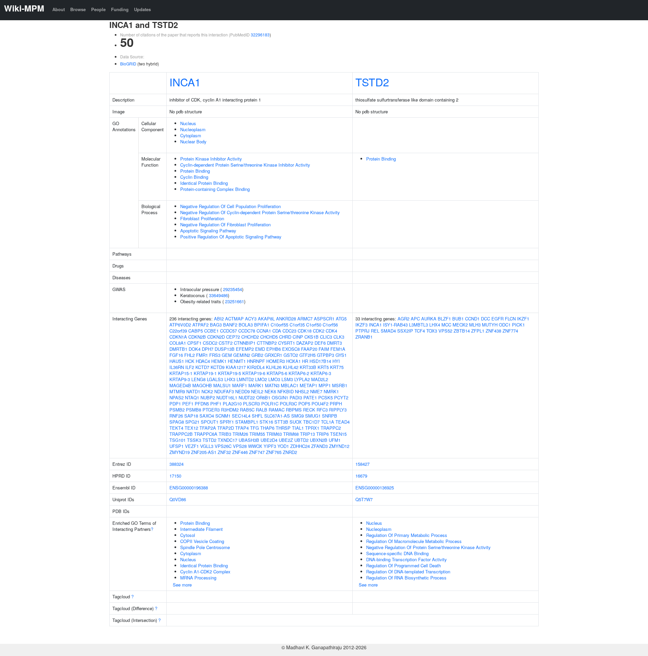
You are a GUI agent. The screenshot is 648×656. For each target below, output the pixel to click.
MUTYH (489, 324)
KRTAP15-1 (180, 373)
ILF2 (189, 367)
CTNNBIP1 (244, 343)
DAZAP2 (304, 343)
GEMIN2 (241, 355)
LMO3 (274, 379)
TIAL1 (298, 428)
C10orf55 (279, 324)
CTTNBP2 (267, 343)
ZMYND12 (339, 446)
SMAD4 (388, 330)
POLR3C (288, 403)
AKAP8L (266, 318)
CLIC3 (326, 337)
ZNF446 (240, 452)
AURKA (428, 318)
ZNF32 (224, 452)
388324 (176, 464)
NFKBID (285, 391)
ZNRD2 (290, 452)
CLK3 (338, 337)
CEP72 (233, 337)
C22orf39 (178, 330)
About (58, 9)
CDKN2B (197, 337)
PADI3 (296, 397)
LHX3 (229, 379)
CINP (298, 337)
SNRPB (329, 415)
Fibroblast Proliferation (202, 218)
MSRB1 (339, 385)
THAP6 (267, 428)
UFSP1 (176, 446)
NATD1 (193, 391)
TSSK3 (194, 440)
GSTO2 (291, 355)
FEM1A (337, 349)
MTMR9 (177, 391)
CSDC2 (210, 343)
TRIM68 (291, 434)
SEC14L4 (241, 415)
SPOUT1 (209, 422)
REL (375, 330)
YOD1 (283, 446)
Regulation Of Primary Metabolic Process (406, 535)
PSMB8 (193, 409)
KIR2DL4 (256, 367)
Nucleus (188, 123)
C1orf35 (297, 324)
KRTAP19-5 (229, 373)
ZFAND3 (319, 446)
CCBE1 (211, 330)
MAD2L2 (319, 379)
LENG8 (198, 379)
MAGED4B (180, 385)
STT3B (281, 422)
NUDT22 (247, 397)
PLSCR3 (251, 403)
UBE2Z (286, 440)
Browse (78, 9)
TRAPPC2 (331, 428)
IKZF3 (361, 324)
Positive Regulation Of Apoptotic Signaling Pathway (230, 236)
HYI (336, 361)
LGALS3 (215, 379)
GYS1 (341, 355)
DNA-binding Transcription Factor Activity (406, 559)
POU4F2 (320, 403)
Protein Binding (195, 171)
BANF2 (230, 324)
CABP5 (195, 330)
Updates (142, 9)
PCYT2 (341, 397)
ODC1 (505, 324)
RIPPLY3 (338, 409)
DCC (485, 318)
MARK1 (256, 385)
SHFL (257, 415)
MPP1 (325, 385)
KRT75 (337, 367)
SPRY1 (227, 422)
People (98, 9)
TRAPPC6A (205, 434)
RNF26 (176, 415)
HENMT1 (237, 361)
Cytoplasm (190, 135)
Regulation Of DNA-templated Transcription (408, 571)
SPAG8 (176, 422)
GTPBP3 (325, 355)
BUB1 (458, 318)
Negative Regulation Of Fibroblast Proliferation (225, 224)
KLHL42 (290, 367)
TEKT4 (176, 428)
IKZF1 (523, 318)
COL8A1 (177, 343)
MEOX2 (460, 324)
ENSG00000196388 (188, 487)
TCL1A (327, 422)
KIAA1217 (236, 367)
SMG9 (297, 415)
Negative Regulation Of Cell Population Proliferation (230, 206)
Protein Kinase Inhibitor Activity (211, 158)
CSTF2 (226, 343)
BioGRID (128, 63)
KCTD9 (217, 367)
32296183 (260, 34)
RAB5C (247, 409)
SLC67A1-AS (277, 415)
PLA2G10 (232, 403)
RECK (309, 409)
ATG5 (341, 318)
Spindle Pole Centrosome (205, 547)
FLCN (510, 318)
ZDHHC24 (300, 446)
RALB (261, 409)
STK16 (266, 422)
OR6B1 (263, 397)
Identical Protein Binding (204, 183)
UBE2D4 (269, 440)
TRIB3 (225, 434)
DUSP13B (225, 349)
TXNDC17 (227, 440)
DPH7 (207, 349)
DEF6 (320, 343)
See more (182, 584)
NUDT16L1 (226, 397)
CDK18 (305, 330)
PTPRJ (362, 330)
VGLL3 (206, 446)
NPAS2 (176, 397)
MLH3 (475, 324)
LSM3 (287, 379)
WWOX (255, 446)
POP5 (304, 403)
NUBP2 (207, 397)
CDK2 (318, 330)
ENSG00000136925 (374, 487)
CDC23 (289, 330)
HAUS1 (176, 361)
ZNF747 (257, 452)
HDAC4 (203, 361)
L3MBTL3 (418, 324)
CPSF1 (194, 343)
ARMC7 (305, 318)
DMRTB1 (178, 349)
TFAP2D (225, 428)
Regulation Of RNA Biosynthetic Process (406, 577)
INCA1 (185, 81)
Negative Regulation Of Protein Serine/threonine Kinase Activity (428, 547)
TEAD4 (342, 422)
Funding (120, 9)
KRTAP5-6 (277, 373)
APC (415, 318)
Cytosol (187, 535)
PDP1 (175, 403)
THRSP (283, 428)
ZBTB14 (462, 330)
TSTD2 (372, 81)
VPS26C (223, 446)
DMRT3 (334, 343)
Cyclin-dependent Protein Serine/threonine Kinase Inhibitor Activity (245, 165)
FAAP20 (309, 349)
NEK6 (270, 391)
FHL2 (189, 355)
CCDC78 (246, 330)
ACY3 (250, 318)
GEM (227, 355)
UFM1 (335, 440)
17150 (175, 476)
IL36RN (176, 367)
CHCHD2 (250, 337)
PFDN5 (202, 403)
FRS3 (214, 355)
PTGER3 (211, 409)
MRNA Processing (198, 577)
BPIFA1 (261, 324)
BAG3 (216, 324)
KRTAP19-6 (253, 373)
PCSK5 (325, 397)
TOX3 (431, 330)
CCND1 (472, 318)
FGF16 (176, 355)
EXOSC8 (291, 349)
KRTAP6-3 (320, 373)
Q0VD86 (177, 499)
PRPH (336, 403)
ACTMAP (234, 318)
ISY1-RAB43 (395, 324)
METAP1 (308, 385)
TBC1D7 (311, 422)
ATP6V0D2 (180, 324)
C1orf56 (330, 324)
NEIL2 (257, 391)
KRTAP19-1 (205, 373)
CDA (276, 330)
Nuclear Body (193, 141)
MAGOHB (202, 385)
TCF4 (419, 330)
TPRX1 (312, 428)
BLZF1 (444, 318)
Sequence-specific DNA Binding (397, 553)
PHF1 (215, 403)
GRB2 (257, 355)
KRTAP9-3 (179, 379)
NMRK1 (331, 391)
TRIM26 (240, 434)
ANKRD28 (286, 318)
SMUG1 (313, 415)
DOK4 (194, 349)
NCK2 (207, 391)
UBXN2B (318, 440)
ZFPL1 (477, 330)
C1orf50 (313, 324)
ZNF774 (510, 330)
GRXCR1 (273, 355)
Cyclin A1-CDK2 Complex (205, 571)
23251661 (234, 301)
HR (305, 361)
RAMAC (277, 409)
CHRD (285, 337)
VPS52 (445, 330)
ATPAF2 (200, 324)
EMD (260, 349)
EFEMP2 (245, 349)
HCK (189, 361)
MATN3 (272, 385)
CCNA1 (263, 330)
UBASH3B (249, 440)
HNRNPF (256, 361)
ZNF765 (273, 452)
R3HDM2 (230, 409)
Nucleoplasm (193, 129)
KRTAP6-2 (299, 373)
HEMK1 (218, 361)
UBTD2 (301, 440)
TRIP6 (322, 434)
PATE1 (310, 397)
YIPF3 (270, 446)
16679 (361, 476)
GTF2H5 (307, 355)
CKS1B (311, 337)
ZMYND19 (179, 452)
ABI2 (219, 318)
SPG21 (192, 422)
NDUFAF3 (224, 391)
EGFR (497, 318)
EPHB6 (273, 349)
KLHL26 (273, 367)
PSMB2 (177, 409)
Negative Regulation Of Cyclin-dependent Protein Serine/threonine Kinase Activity (260, 212)
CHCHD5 (269, 337)
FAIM (324, 349)
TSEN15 (338, 434)
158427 (362, 464)
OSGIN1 (280, 397)
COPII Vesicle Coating (202, 541)
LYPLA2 (302, 379)
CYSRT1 (286, 343)
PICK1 (518, 324)
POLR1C (269, 403)
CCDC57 (228, 330)
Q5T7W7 (364, 499)
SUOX (296, 422)
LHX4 (434, 324)
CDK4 (331, 330)
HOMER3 (275, 361)
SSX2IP (405, 330)
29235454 (232, 289)
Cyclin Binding (194, 177)
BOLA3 (246, 324)
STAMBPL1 (246, 422)
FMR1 (202, 355)
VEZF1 (192, 446)
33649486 (218, 295)
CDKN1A (178, 337)
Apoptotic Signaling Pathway (208, 230)
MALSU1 (222, 385)
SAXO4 (206, 415)
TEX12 (191, 428)
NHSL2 (302, 391)
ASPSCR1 (324, 318)
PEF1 (187, 403)
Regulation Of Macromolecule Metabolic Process (414, 541)
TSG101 (177, 440)
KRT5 (323, 367)
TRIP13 (307, 434)
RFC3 (322, 409)
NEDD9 (242, 391)
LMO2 (261, 379)
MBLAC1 (289, 385)
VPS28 (240, 446)
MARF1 (239, 385)
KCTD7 (202, 367)
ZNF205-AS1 (203, 452)
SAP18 (191, 415)
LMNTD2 (245, 379)
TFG (254, 428)
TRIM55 (257, 434)
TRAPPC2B (181, 434)
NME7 (316, 391)
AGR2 (403, 318)
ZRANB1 (364, 337)
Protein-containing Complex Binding (215, 189)
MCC (446, 324)
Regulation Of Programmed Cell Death (403, 565)
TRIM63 (274, 434)
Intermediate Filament (201, 529)
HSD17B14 (320, 361)
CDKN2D (216, 337)
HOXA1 (293, 361)
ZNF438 (493, 330)
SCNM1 (223, 415)
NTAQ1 (192, 397)
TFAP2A (207, 428)
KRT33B (308, 367)
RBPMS (294, 409)
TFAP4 (242, 428)
